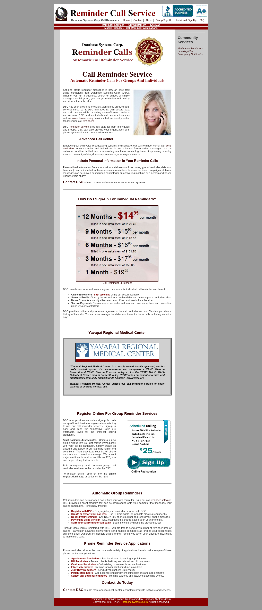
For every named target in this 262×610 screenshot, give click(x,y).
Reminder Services (113, 25)
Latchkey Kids (185, 51)
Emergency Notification (190, 54)
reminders (88, 121)
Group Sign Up (164, 20)
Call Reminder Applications (142, 28)
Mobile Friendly (113, 28)
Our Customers (137, 25)
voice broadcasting (83, 118)
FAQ (202, 20)
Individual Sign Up (186, 20)
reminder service (79, 126)
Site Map (155, 25)
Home (126, 20)
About (149, 20)
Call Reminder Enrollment (117, 283)
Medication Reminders (190, 48)
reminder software (161, 500)
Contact (137, 20)
